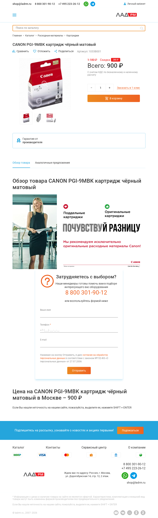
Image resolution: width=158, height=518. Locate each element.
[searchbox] (79, 27)
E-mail (43, 339)
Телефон (45, 324)
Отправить (79, 370)
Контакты (53, 447)
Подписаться (130, 430)
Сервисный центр (94, 447)
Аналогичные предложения (52, 162)
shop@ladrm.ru (22, 3)
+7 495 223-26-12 (69, 3)
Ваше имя (45, 310)
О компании (136, 447)
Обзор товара (21, 162)
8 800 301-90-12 (45, 3)
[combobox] (79, 28)
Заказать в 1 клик (128, 87)
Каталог (18, 447)
